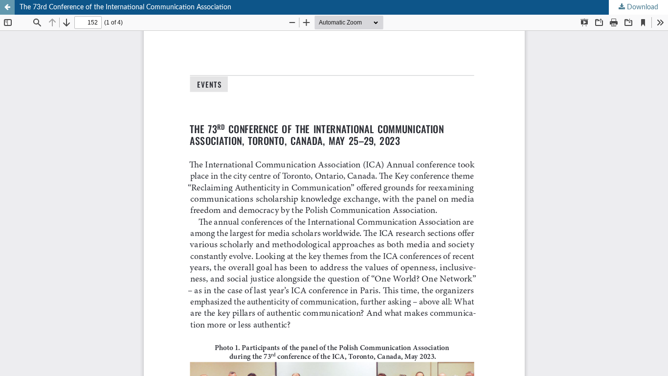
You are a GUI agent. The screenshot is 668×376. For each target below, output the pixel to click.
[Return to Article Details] (7, 7)
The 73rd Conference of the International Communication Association (125, 7)
